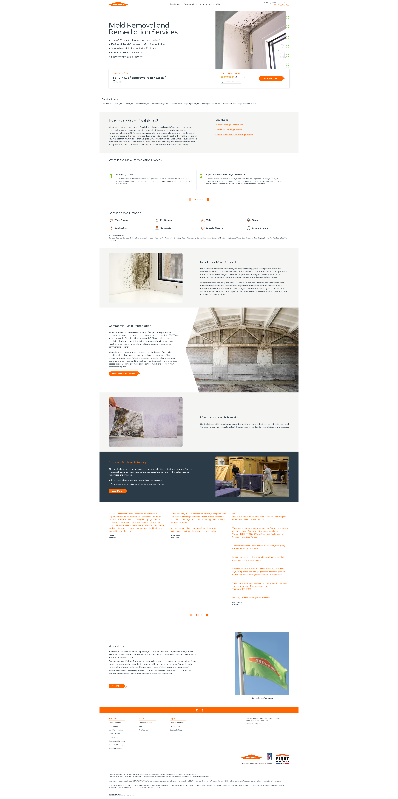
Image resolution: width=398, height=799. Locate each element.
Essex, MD (119, 103)
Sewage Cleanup (115, 238)
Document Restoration (220, 238)
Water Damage (115, 722)
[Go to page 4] (202, 199)
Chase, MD (129, 103)
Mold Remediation (116, 730)
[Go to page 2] (198, 199)
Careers (142, 726)
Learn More (117, 491)
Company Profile (145, 722)
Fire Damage (114, 726)
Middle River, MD (143, 103)
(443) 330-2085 (281, 5)
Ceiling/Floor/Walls (204, 238)
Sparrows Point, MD (231, 103)
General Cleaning (115, 749)
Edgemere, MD (193, 103)
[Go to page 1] (195, 199)
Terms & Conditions (177, 722)
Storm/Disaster (114, 734)
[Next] (208, 199)
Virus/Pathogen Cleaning (151, 238)
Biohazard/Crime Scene (132, 238)
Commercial (189, 4)
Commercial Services (117, 741)
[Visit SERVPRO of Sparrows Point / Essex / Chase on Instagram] (196, 710)
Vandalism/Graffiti (279, 238)
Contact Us (214, 4)
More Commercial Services (123, 374)
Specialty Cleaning (116, 745)
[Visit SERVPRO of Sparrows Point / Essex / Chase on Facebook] (202, 710)
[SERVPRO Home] (118, 4)
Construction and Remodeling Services (234, 134)
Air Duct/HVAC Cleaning (171, 238)
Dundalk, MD (107, 103)
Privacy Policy (175, 726)
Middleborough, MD (160, 103)
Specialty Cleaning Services (228, 129)
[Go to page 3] (200, 199)
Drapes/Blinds (235, 238)
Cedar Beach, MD (178, 103)
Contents (112, 240)
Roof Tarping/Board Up (263, 238)
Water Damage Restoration (229, 124)
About (202, 4)
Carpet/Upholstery (188, 238)
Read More (116, 686)
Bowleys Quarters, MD (211, 103)
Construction (113, 737)
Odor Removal (247, 238)
